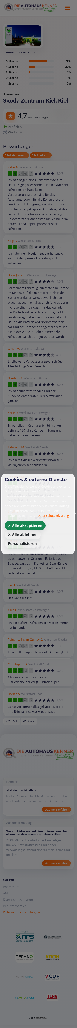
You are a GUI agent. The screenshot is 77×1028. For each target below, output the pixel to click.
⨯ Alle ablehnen (23, 534)
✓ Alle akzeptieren (25, 525)
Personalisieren (22, 543)
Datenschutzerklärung (53, 516)
